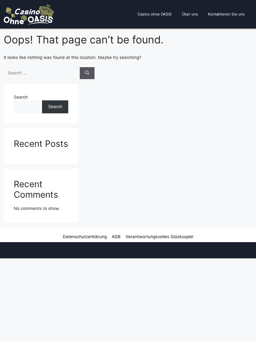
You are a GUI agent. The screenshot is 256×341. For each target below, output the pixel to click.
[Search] (87, 73)
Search (21, 97)
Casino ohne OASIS (155, 14)
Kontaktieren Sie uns (226, 14)
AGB (116, 236)
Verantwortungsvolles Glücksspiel (159, 236)
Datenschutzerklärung (85, 236)
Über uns (190, 14)
